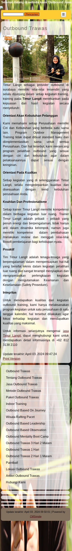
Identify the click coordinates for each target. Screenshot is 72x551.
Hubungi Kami (16, 482)
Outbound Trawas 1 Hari (22, 449)
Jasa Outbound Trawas (21, 384)
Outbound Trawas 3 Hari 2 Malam (29, 443)
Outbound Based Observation (26, 430)
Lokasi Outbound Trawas (23, 469)
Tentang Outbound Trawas (24, 377)
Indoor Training (16, 403)
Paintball (12, 462)
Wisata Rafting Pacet (20, 417)
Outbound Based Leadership (25, 423)
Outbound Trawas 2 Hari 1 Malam (29, 456)
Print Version (11, 358)
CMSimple (35, 516)
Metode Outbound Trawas (23, 390)
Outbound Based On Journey (26, 410)
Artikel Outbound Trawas (23, 475)
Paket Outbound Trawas (22, 397)
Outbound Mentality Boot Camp (27, 436)
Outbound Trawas (18, 371)
